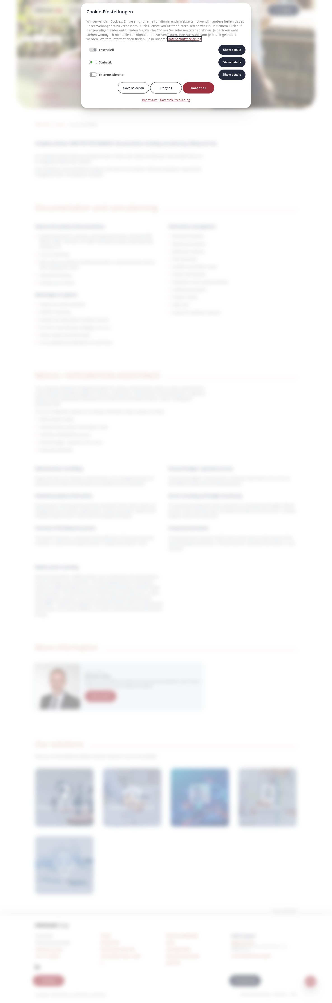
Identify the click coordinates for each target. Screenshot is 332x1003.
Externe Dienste (111, 74)
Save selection (133, 88)
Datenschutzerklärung (184, 39)
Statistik (105, 62)
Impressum (149, 100)
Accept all (198, 88)
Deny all (166, 88)
